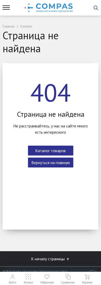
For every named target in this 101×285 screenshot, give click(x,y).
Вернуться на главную (50, 162)
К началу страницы (48, 258)
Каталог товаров (50, 150)
